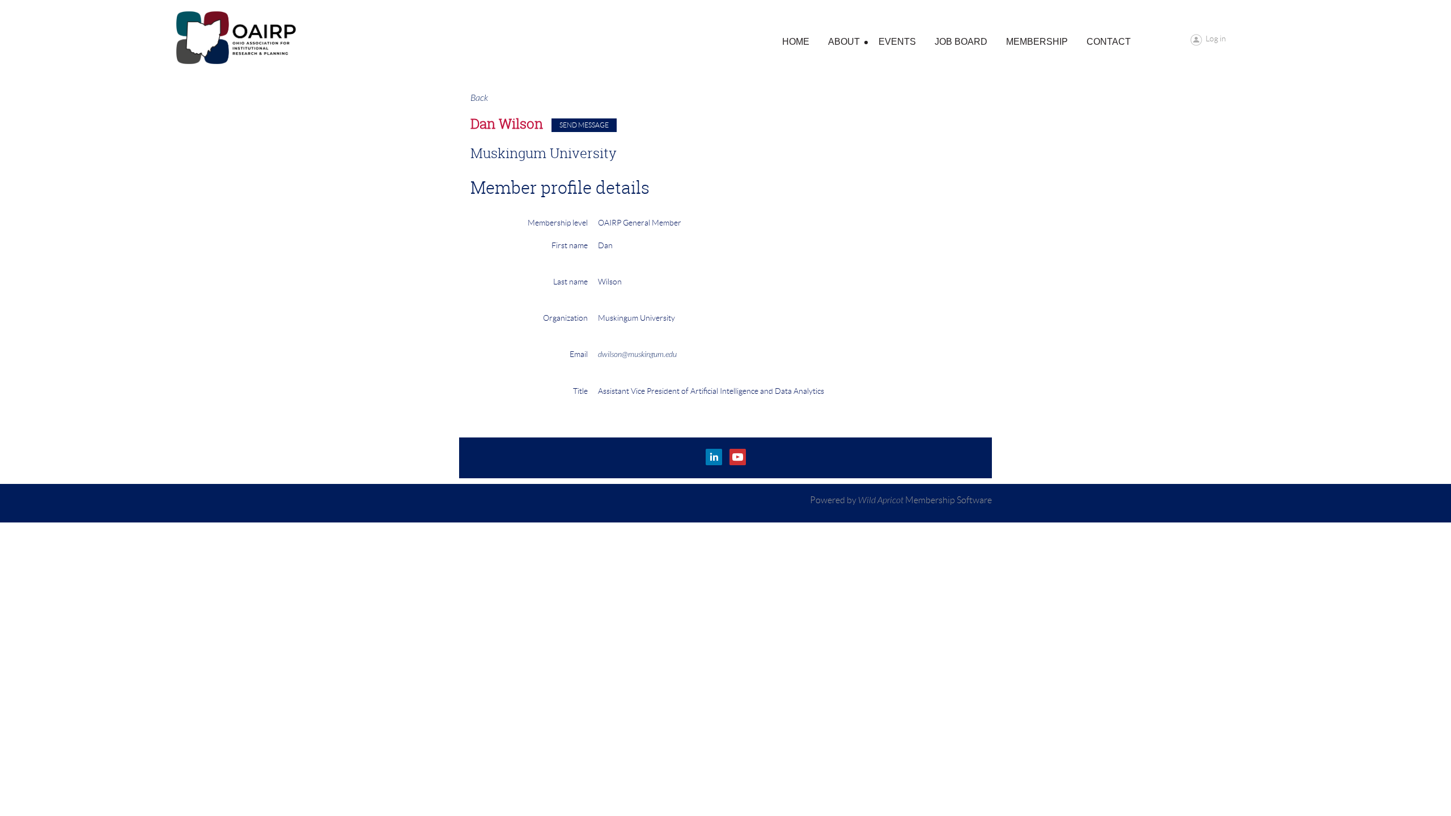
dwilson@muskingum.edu (637, 354)
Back (479, 98)
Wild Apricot (880, 500)
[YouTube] (737, 457)
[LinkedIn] (714, 457)
